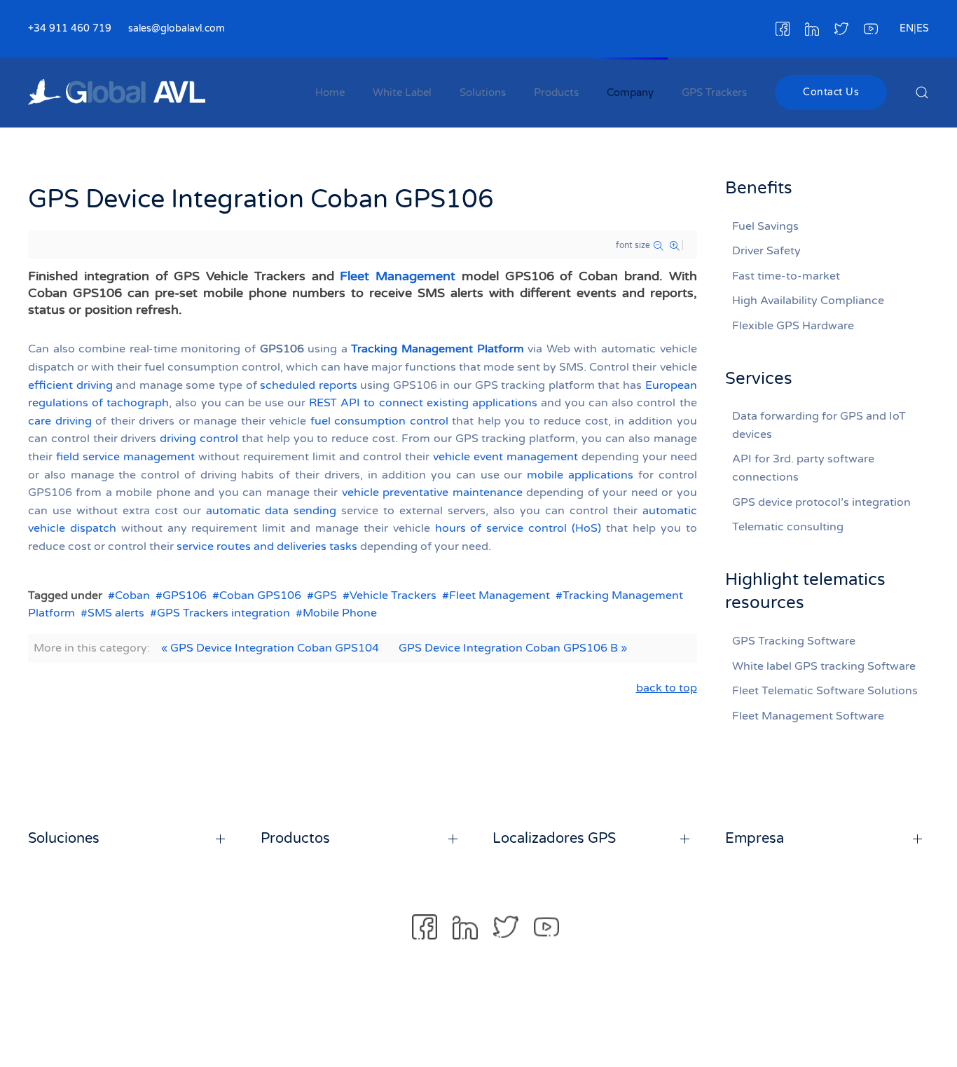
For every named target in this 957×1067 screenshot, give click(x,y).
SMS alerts (116, 613)
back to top (666, 688)
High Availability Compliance (808, 301)
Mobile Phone (340, 613)
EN (907, 28)
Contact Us (831, 92)
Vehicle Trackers (393, 595)
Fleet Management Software (808, 716)
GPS (325, 595)
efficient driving (70, 385)
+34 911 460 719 (69, 28)
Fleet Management (397, 276)
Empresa (754, 838)
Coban (132, 595)
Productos (295, 838)
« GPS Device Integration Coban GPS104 (270, 648)
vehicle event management (505, 457)
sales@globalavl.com (176, 28)
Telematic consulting (788, 527)
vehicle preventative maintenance (432, 493)
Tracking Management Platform (437, 349)
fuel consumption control (379, 421)
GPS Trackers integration (223, 613)
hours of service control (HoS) (518, 528)
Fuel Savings (765, 226)
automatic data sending (271, 511)
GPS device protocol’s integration (821, 502)
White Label (402, 92)
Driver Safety (766, 251)
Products (556, 92)
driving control (199, 439)
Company (630, 92)
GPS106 (185, 595)
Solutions (483, 92)
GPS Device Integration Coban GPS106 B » (513, 648)
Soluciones (63, 838)
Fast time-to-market (786, 276)
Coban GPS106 (260, 595)
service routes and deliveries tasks (267, 546)
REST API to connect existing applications (425, 403)
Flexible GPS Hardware (793, 326)
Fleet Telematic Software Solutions (825, 691)
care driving (60, 421)
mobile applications (580, 475)
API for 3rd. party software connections (803, 468)
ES (922, 28)
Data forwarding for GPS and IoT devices (819, 425)
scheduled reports (308, 385)
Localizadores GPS (554, 838)
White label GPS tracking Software (824, 666)
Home (330, 92)
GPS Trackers (714, 92)
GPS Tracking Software (793, 641)
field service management (125, 457)
